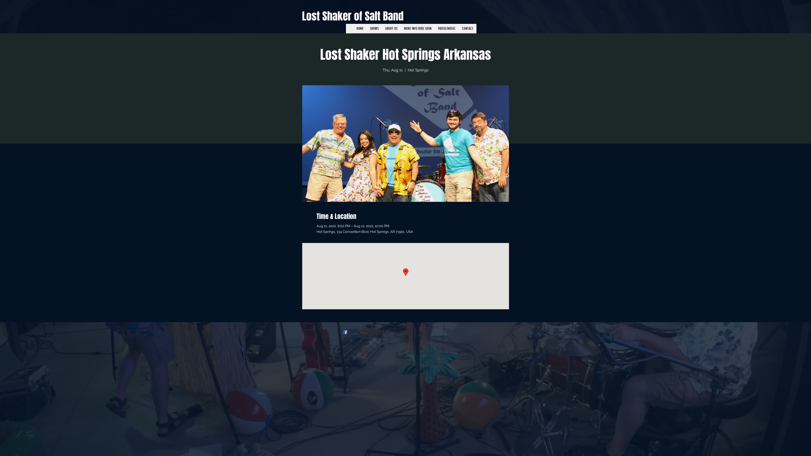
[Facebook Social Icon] (345, 332)
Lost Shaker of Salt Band (353, 16)
